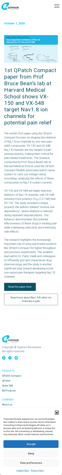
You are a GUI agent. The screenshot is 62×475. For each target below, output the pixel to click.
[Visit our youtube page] (16, 358)
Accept (31, 444)
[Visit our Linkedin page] (4, 358)
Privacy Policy (37, 470)
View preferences (31, 462)
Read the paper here (20, 286)
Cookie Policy (22, 470)
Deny (31, 453)
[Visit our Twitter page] (10, 358)
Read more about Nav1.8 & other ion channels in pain (31, 299)
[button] (57, 412)
